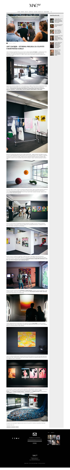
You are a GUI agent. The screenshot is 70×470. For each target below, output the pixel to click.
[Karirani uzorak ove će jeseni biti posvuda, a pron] (49, 437)
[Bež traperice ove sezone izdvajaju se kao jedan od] (54, 442)
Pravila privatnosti (41, 463)
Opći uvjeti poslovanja (33, 463)
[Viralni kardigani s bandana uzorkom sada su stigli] (58, 437)
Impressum (26, 463)
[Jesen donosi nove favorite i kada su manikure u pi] (58, 442)
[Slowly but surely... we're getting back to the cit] (54, 437)
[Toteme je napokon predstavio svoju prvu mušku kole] (49, 442)
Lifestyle (31, 11)
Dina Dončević (10, 43)
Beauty (26, 11)
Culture (35, 11)
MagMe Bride (46, 11)
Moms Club (40, 11)
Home (19, 11)
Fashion (22, 11)
